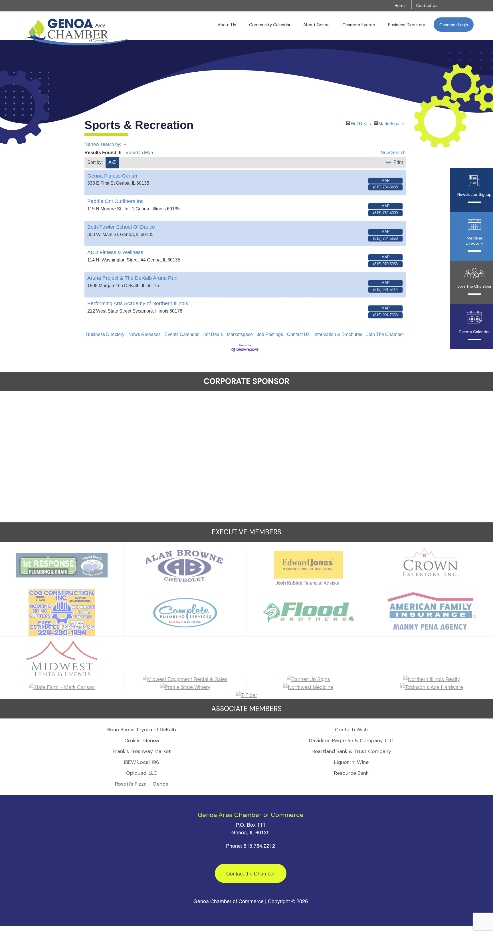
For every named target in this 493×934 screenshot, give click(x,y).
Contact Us (426, 5)
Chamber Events (358, 25)
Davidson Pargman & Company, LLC (351, 740)
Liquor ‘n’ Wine (351, 762)
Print (398, 162)
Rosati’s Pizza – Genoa (141, 783)
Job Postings (270, 334)
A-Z (112, 162)
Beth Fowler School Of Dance (121, 227)
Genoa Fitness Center (112, 176)
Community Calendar (269, 25)
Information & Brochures (338, 334)
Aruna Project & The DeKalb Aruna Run (132, 278)
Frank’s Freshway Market (142, 751)
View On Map (139, 152)
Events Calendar (182, 334)
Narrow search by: (102, 144)
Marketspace (391, 123)
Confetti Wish (351, 729)
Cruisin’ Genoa (141, 740)
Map (385, 180)
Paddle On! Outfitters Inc (115, 201)
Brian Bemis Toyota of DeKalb (141, 729)
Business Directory (406, 25)
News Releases (144, 334)
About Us (227, 25)
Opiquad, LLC (141, 773)
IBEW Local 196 (141, 762)
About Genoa (316, 25)
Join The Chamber (385, 334)
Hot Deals (361, 123)
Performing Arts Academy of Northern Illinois (137, 303)
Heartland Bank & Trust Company (351, 751)
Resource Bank (351, 773)
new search (393, 152)
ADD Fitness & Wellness (115, 252)
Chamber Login (453, 24)
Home (400, 5)
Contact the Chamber (250, 873)
